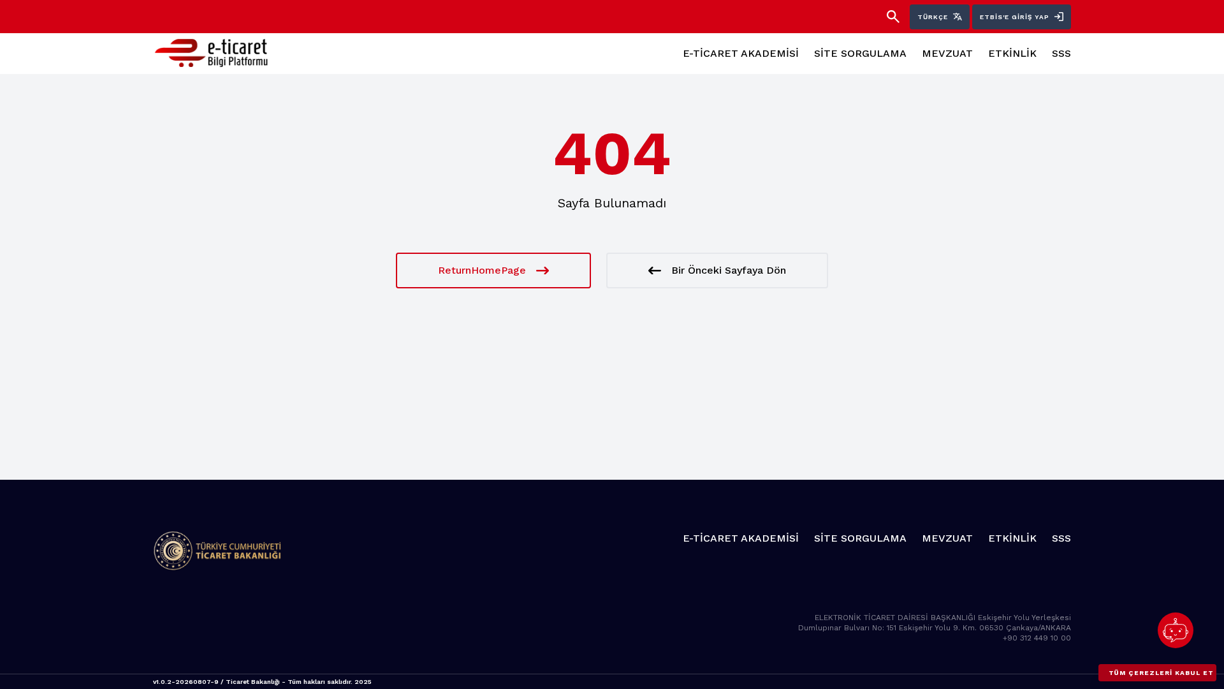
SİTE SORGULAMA (860, 53)
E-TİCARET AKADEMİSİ (741, 53)
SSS (1061, 53)
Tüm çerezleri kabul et (1161, 672)
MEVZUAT (947, 53)
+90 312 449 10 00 (1037, 637)
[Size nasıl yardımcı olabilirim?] (1175, 630)
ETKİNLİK (1012, 53)
